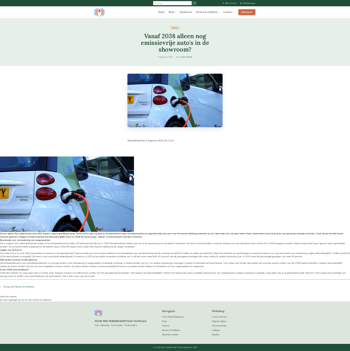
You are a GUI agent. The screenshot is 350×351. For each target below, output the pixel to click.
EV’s (147, 263)
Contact (227, 12)
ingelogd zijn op (16, 299)
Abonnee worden (170, 334)
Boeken (215, 334)
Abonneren (186, 12)
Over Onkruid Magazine (173, 316)
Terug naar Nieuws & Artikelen (17, 286)
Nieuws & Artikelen (207, 12)
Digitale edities (219, 321)
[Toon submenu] (175, 12)
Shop (171, 12)
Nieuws (175, 28)
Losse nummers (219, 316)
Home (161, 12)
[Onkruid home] (99, 12)
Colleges (216, 330)
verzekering (133, 233)
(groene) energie (295, 233)
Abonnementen (219, 325)
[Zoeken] (194, 3)
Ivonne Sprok (186, 57)
